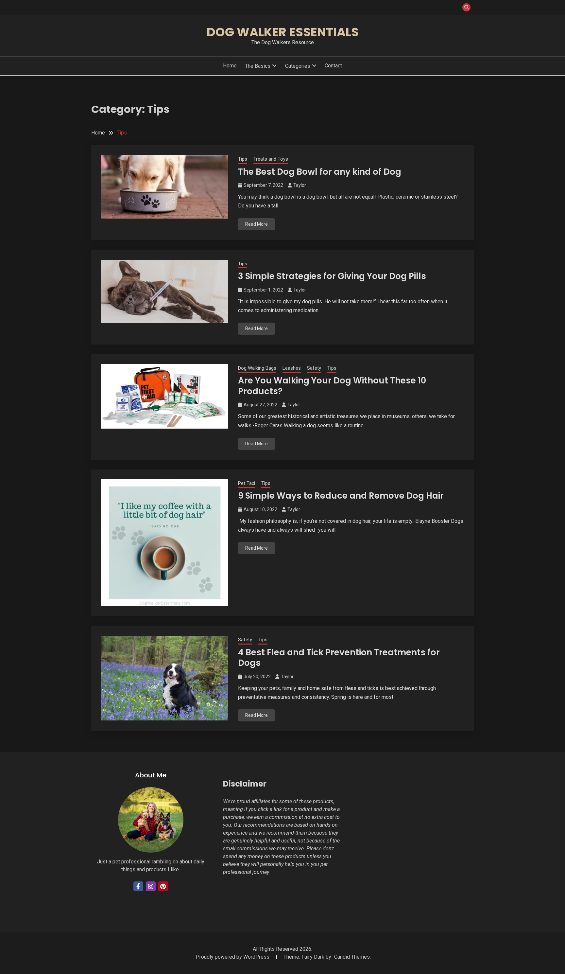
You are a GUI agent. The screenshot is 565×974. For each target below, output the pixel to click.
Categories (297, 66)
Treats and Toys (270, 159)
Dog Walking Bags (257, 368)
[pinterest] (163, 886)
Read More (256, 224)
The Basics (257, 66)
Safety (314, 368)
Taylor (299, 185)
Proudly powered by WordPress (233, 957)
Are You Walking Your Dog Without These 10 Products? (332, 386)
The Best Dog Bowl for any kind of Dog (319, 172)
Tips (242, 159)
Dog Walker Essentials (283, 32)
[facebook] (138, 886)
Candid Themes (352, 957)
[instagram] (151, 886)
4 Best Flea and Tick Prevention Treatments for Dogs (339, 657)
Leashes (291, 368)
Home (230, 65)
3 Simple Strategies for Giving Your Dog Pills (332, 276)
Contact (333, 65)
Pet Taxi (246, 483)
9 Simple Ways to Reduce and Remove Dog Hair (341, 496)
